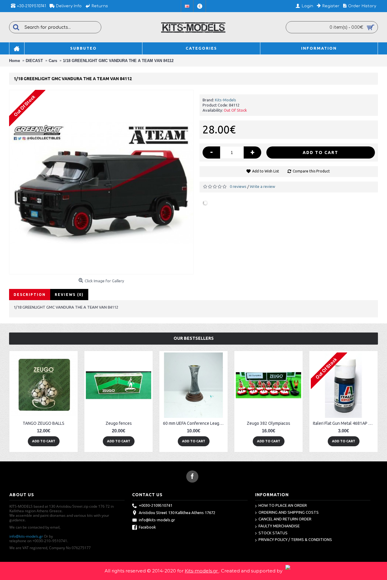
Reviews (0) (69, 295)
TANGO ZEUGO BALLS (43, 423)
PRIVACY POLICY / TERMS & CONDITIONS (295, 539)
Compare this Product (311, 171)
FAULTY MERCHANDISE (279, 526)
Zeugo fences (119, 423)
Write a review (262, 186)
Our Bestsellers (194, 338)
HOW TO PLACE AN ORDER (283, 505)
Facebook (147, 527)
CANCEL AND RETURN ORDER (285, 519)
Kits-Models (225, 100)
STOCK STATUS (273, 533)
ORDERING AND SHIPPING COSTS (289, 512)
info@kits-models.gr (26, 536)
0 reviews (238, 186)
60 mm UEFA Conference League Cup (194, 423)
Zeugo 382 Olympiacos (268, 423)
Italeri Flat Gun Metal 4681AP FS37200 (344, 423)
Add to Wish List (265, 171)
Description (30, 295)
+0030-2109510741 (155, 505)
